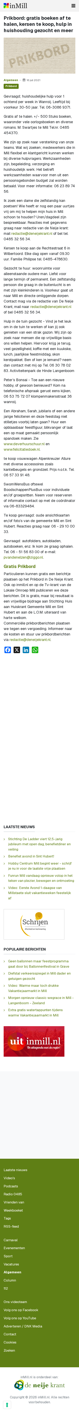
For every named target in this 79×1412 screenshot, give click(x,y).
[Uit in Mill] (34, 1041)
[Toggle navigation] (73, 5)
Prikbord (11, 86)
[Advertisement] (39, 698)
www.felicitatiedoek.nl (22, 449)
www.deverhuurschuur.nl (24, 444)
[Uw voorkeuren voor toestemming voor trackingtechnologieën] (7, 1405)
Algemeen (11, 80)
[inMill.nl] (15, 5)
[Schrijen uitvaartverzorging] (34, 923)
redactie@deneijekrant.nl (31, 233)
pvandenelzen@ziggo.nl (23, 557)
